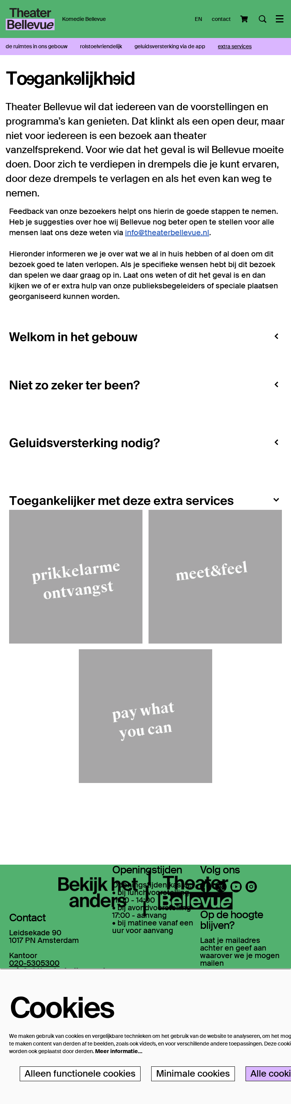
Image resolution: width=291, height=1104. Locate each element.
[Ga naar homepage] (30, 19)
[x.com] (221, 886)
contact (221, 19)
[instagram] (251, 886)
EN (198, 19)
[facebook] (205, 886)
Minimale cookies (193, 1073)
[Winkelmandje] (244, 19)
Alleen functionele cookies (80, 1073)
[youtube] (236, 886)
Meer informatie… (118, 1051)
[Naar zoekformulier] (262, 19)
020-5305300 (34, 963)
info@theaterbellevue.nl (167, 232)
